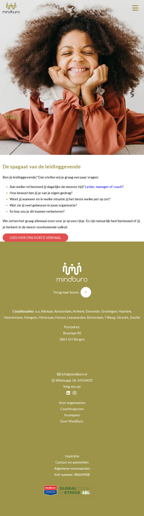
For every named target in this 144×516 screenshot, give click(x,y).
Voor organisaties (72, 403)
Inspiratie (72, 456)
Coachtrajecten (72, 409)
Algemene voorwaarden (72, 468)
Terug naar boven (66, 292)
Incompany (72, 415)
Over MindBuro (72, 421)
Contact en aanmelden (72, 462)
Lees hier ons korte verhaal (35, 238)
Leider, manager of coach (103, 187)
